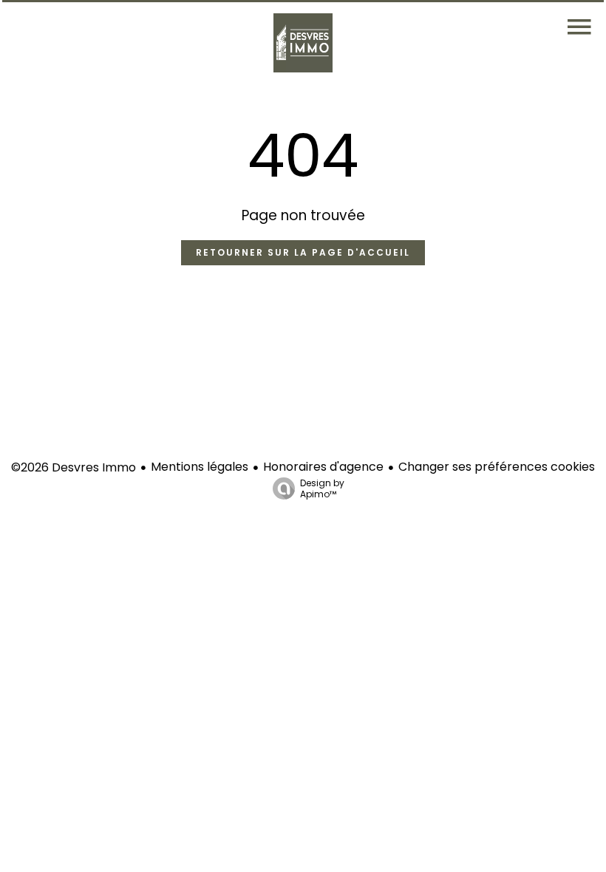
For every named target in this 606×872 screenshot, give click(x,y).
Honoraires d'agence (323, 466)
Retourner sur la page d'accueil (303, 252)
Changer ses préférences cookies (496, 466)
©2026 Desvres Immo (73, 467)
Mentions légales (199, 466)
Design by (322, 488)
